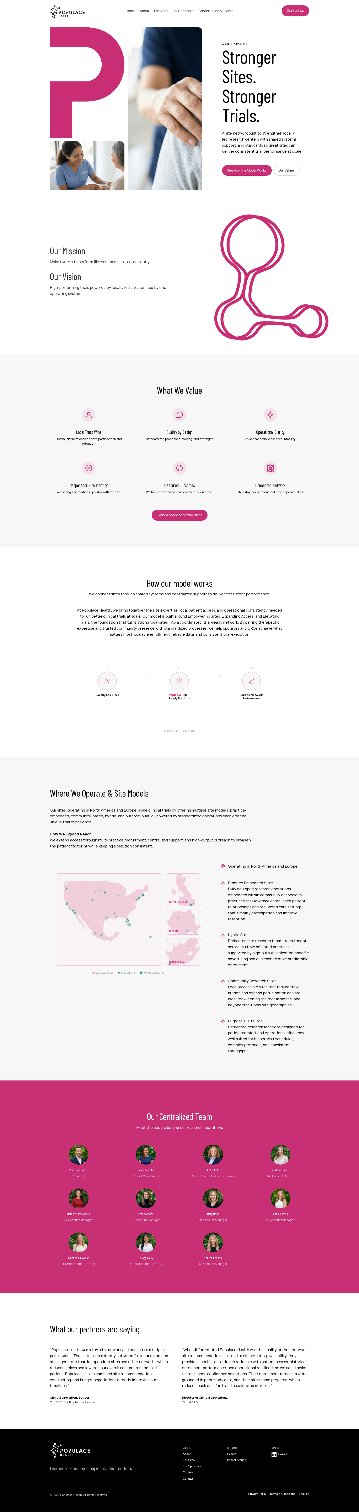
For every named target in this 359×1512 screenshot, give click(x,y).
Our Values (286, 170)
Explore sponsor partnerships (180, 515)
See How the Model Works (247, 170)
